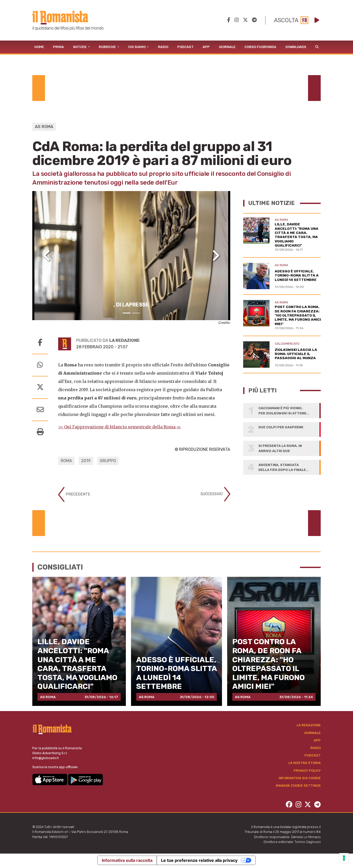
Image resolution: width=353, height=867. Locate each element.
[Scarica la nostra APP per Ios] (50, 779)
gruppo (108, 460)
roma (66, 460)
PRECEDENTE (77, 494)
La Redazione (309, 725)
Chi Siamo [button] (137, 47)
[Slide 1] (127, 313)
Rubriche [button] (108, 47)
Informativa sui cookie (300, 778)
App (206, 47)
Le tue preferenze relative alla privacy (199, 860)
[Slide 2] (136, 313)
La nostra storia (304, 763)
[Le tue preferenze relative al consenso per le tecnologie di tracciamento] (344, 858)
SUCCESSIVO (212, 494)
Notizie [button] (80, 47)
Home (39, 47)
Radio (163, 47)
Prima (58, 47)
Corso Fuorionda (260, 47)
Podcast (185, 47)
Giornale (227, 47)
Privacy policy (307, 771)
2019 (86, 460)
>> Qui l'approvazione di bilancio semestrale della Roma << (119, 426)
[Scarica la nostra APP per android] (85, 779)
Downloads (296, 47)
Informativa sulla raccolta (127, 860)
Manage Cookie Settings (298, 785)
